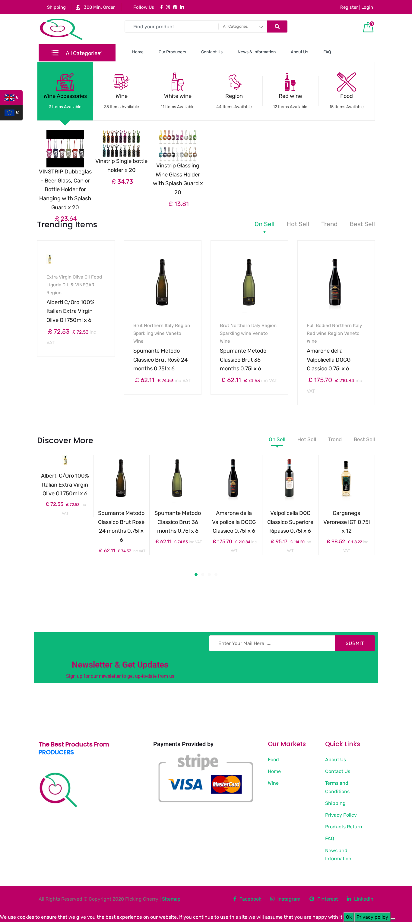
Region (234, 101)
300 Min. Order (99, 7)
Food (346, 101)
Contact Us (212, 52)
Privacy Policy (341, 815)
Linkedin (363, 899)
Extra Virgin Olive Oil (68, 277)
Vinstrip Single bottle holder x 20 (121, 165)
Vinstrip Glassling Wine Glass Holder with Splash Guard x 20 (178, 179)
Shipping (56, 7)
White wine (178, 101)
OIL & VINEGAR (78, 285)
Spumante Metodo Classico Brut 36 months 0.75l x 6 (243, 359)
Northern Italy (159, 325)
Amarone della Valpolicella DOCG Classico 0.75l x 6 (328, 359)
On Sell (264, 224)
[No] (393, 919)
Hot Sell (298, 224)
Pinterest (327, 899)
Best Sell (362, 224)
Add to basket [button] (79, 376)
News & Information (257, 52)
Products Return (343, 827)
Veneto (173, 333)
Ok (349, 917)
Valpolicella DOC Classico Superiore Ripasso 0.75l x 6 (290, 522)
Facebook (250, 899)
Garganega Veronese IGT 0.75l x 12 (346, 522)
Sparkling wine (149, 333)
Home (138, 52)
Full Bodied (319, 325)
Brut (138, 325)
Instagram (288, 899)
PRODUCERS (56, 752)
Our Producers (172, 52)
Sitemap (171, 899)
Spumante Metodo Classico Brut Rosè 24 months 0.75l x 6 (160, 359)
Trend (329, 224)
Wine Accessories (65, 101)
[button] (196, 574)
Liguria (53, 285)
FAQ (327, 52)
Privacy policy (372, 917)
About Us (299, 52)
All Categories (82, 53)
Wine (121, 101)
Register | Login (356, 7)
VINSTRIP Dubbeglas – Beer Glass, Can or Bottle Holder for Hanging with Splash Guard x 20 (65, 189)
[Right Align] (277, 26)
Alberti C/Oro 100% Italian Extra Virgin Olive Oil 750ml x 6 (70, 311)
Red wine (290, 101)
